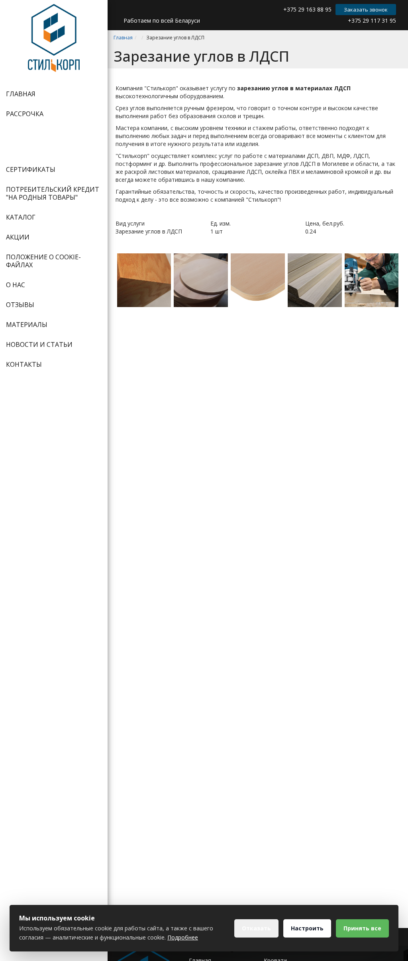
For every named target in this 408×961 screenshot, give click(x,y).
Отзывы (20, 304)
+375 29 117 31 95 (372, 20)
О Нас (15, 284)
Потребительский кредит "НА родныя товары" (52, 193)
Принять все (362, 928)
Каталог (20, 217)
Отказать (256, 928)
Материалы (26, 324)
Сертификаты (30, 169)
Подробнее (182, 937)
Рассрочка (24, 113)
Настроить (307, 928)
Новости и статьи (39, 344)
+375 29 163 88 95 (307, 9)
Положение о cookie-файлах (43, 261)
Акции (17, 237)
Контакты (24, 364)
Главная (20, 93)
